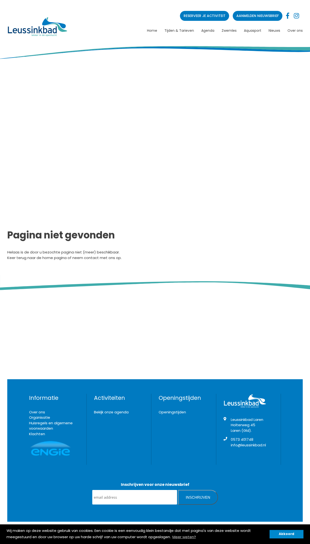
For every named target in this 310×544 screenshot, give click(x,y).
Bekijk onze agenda (111, 412)
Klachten (37, 433)
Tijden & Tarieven (179, 30)
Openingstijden (172, 412)
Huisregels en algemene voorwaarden (51, 425)
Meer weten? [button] (184, 536)
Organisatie (39, 417)
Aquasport (252, 30)
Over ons (295, 30)
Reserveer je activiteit (204, 15)
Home (152, 30)
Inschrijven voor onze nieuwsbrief (155, 484)
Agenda (207, 30)
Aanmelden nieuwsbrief (257, 15)
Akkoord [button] (286, 534)
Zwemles (229, 30)
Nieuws (274, 30)
